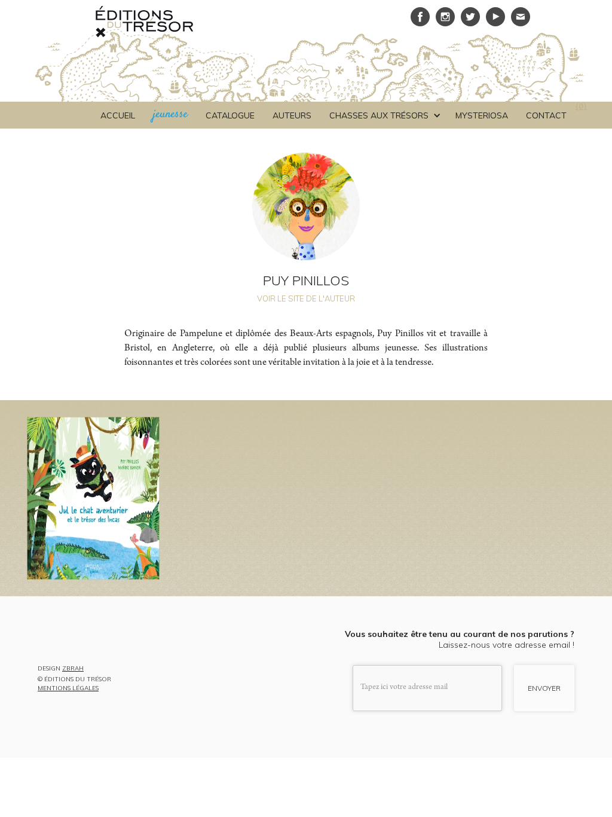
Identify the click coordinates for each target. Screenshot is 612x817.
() (581, 107)
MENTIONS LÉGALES (68, 688)
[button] (383, 115)
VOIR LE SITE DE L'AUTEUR (306, 298)
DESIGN (61, 669)
